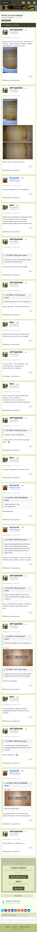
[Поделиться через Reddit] (18, 910)
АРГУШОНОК (23, 498)
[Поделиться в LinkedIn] (28, 910)
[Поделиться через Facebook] (5, 910)
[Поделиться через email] (25, 910)
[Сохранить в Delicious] (15, 910)
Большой (22, 295)
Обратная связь (24, 927)
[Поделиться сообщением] (32, 37)
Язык (7, 927)
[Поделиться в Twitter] (2, 910)
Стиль (14, 927)
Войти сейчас (19, 888)
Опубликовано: (11, 37)
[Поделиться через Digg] (12, 910)
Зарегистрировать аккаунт (18, 877)
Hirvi (20, 255)
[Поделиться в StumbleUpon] (22, 910)
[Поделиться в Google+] (9, 910)
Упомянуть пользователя (12, 80)
